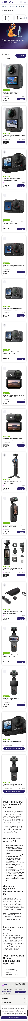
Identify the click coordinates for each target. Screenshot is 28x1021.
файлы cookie (10, 1008)
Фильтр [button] (22, 56)
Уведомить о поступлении (15, 748)
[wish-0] (21, 2)
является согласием (15, 1011)
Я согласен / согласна (14, 1017)
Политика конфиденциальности (16, 1014)
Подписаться (20, 992)
